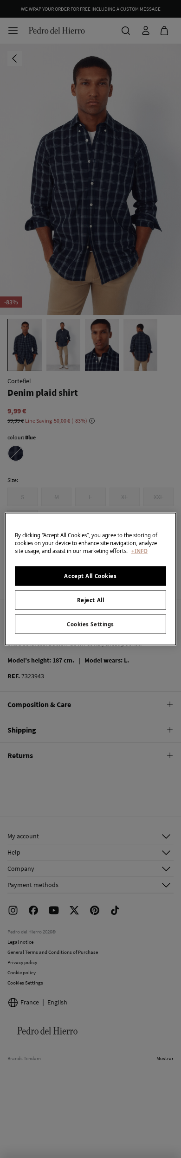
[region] (91, 579)
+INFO (139, 550)
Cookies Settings (90, 624)
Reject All (90, 600)
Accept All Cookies (90, 576)
